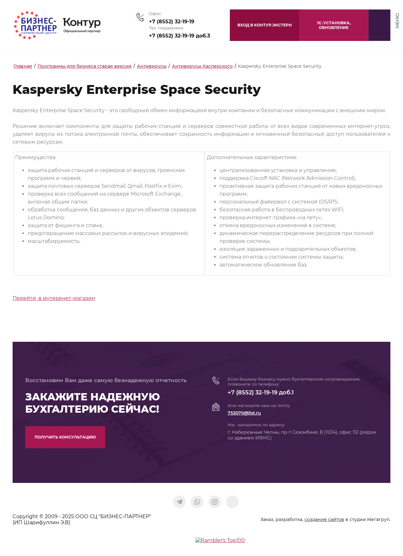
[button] (333, 25)
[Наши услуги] (232, 502)
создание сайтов (324, 519)
